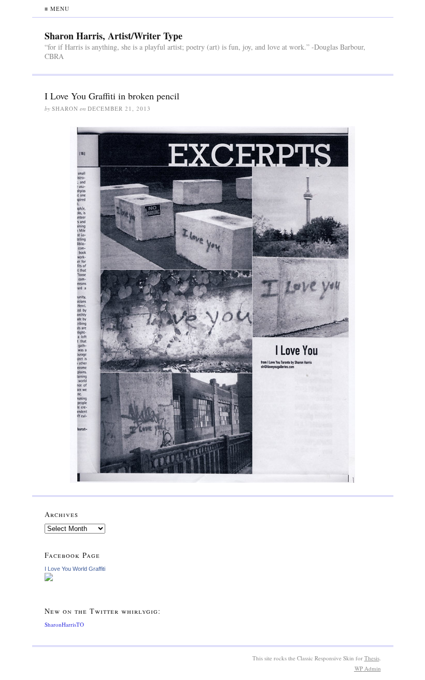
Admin (368, 668)
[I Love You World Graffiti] (213, 577)
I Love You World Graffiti (75, 569)
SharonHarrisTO (64, 624)
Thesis (371, 658)
